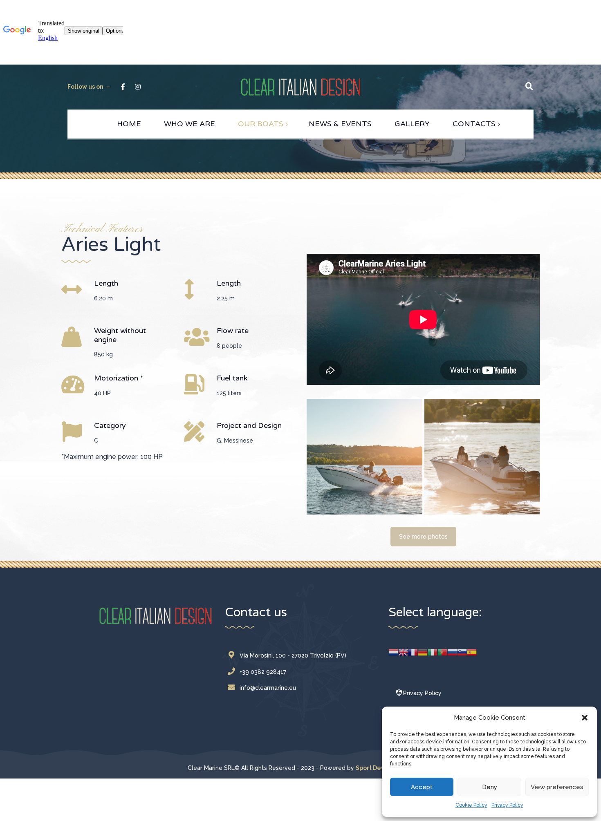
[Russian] (452, 651)
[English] (403, 651)
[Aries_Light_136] (482, 457)
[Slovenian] (462, 651)
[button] (585, 718)
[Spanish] (472, 651)
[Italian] (432, 651)
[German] (423, 651)
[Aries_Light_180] (364, 457)
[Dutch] (393, 651)
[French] (413, 651)
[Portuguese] (442, 651)
